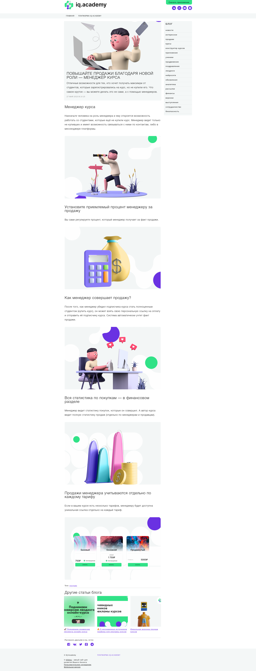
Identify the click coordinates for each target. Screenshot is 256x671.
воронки (170, 98)
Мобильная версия (72, 667)
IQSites (69, 660)
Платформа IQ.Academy (108, 655)
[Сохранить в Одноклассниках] (86, 644)
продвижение (172, 62)
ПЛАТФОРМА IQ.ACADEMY (89, 16)
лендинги (170, 71)
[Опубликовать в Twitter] (80, 644)
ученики (169, 57)
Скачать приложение (179, 2)
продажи (170, 39)
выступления (172, 102)
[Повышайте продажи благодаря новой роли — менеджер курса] (112, 45)
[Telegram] (190, 8)
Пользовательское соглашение (77, 665)
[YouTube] (185, 8)
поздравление (173, 66)
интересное (171, 35)
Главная (70, 16)
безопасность (172, 111)
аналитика (171, 84)
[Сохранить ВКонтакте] (75, 644)
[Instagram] (179, 8)
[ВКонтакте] (174, 8)
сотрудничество (173, 107)
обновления (171, 80)
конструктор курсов (175, 48)
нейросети (171, 75)
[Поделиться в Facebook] (68, 644)
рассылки (170, 89)
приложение (172, 53)
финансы (170, 93)
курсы (168, 44)
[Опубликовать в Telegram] (92, 644)
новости (169, 30)
